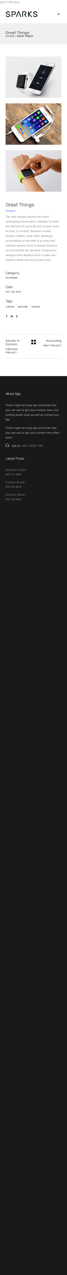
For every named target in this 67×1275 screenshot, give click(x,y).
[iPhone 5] (33, 124)
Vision (35, 306)
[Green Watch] (33, 171)
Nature (23, 306)
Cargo (10, 306)
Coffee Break (15, 482)
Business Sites (16, 470)
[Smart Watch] (33, 77)
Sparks (10, 36)
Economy (12, 277)
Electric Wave (15, 494)
